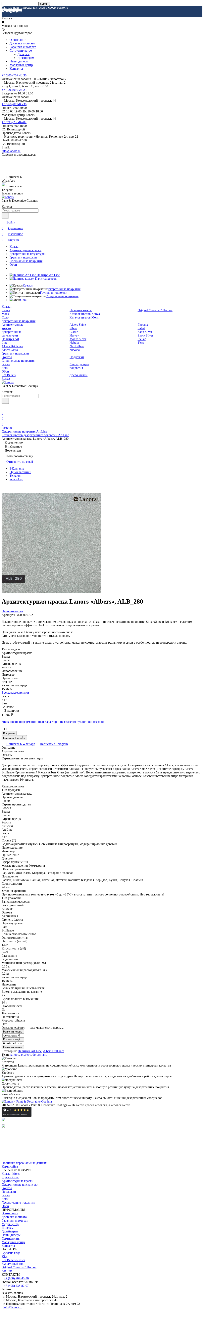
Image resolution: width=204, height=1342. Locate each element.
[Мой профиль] (4, 407)
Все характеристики (15, 692)
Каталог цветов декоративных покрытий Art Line (35, 435)
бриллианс (39, 1054)
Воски (6, 364)
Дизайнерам (26, 57)
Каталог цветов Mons (84, 317)
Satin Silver (145, 331)
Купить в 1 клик (12, 738)
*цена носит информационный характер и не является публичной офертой (53, 721)
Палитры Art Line (30, 1051)
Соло (5, 317)
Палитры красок (81, 310)
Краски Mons (11, 1173)
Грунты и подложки (23, 257)
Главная (7, 428)
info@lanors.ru (11, 151)
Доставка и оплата (22, 43)
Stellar (142, 339)
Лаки (5, 368)
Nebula (74, 342)
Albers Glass (10, 350)
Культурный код (13, 1263)
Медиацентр (10, 1224)
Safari (141, 328)
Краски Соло (10, 1177)
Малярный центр (21, 65)
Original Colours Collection (155, 310)
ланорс (14, 1054)
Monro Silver (78, 339)
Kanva (6, 310)
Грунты (7, 357)
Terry (141, 342)
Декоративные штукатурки (28, 253)
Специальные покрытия (26, 261)
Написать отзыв (12, 1031)
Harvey (74, 335)
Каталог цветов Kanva (85, 313)
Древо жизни (78, 375)
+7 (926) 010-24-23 (14, 89)
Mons (5, 313)
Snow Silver (145, 335)
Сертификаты (11, 1238)
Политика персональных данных (24, 1163)
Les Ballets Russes (9, 376)
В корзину (9, 733)
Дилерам (23, 54)
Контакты (16, 68)
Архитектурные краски (25, 250)
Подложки (77, 357)
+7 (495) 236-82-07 (14, 122)
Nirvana (75, 350)
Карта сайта (10, 1166)
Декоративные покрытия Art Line (24, 431)
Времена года (11, 1253)
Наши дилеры (19, 61)
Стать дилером (12, 11)
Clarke (74, 331)
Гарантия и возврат (23, 47)
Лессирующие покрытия (79, 366)
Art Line (7, 1271)
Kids (5, 1256)
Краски (15, 246)
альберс (26, 1054)
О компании (18, 39)
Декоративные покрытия (63, 289)
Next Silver (77, 346)
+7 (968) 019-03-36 (14, 104)
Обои (13, 264)
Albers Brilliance (12, 346)
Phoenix (143, 324)
